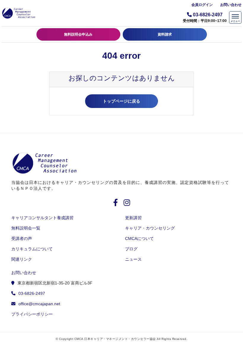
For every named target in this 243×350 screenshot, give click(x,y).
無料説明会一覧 (25, 228)
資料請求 (165, 34)
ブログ (131, 248)
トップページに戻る (121, 101)
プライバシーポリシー (32, 314)
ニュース (133, 259)
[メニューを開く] (235, 17)
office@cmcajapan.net (39, 303)
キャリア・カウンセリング (150, 228)
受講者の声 (21, 238)
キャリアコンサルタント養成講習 (42, 217)
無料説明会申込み (78, 34)
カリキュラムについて (32, 248)
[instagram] (127, 203)
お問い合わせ (231, 5)
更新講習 (133, 217)
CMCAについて (139, 238)
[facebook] (117, 203)
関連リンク (21, 259)
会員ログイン (202, 5)
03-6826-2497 (31, 293)
